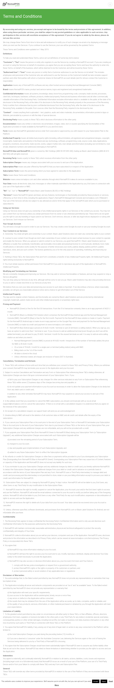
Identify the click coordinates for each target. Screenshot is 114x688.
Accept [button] (95, 681)
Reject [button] (104, 681)
